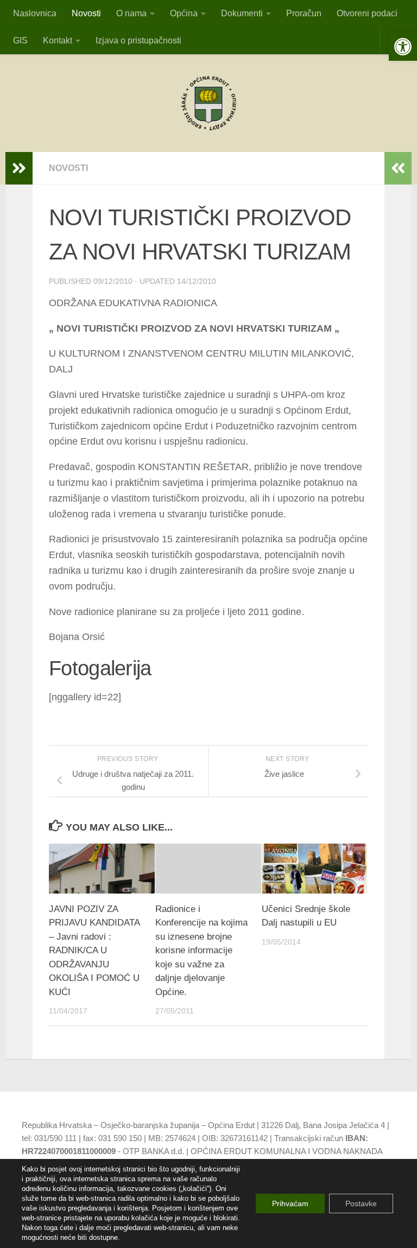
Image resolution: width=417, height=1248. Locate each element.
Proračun (303, 13)
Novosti (86, 13)
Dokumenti (242, 13)
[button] (403, 47)
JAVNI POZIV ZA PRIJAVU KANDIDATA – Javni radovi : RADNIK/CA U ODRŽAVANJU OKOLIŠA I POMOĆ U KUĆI (94, 950)
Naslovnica (34, 13)
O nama (131, 13)
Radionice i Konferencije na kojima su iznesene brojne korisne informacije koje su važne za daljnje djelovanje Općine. (201, 950)
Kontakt (57, 40)
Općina (184, 13)
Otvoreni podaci (367, 13)
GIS (20, 40)
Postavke (361, 1203)
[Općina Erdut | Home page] (208, 103)
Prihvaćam (290, 1203)
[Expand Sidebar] (19, 168)
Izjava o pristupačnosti (138, 40)
